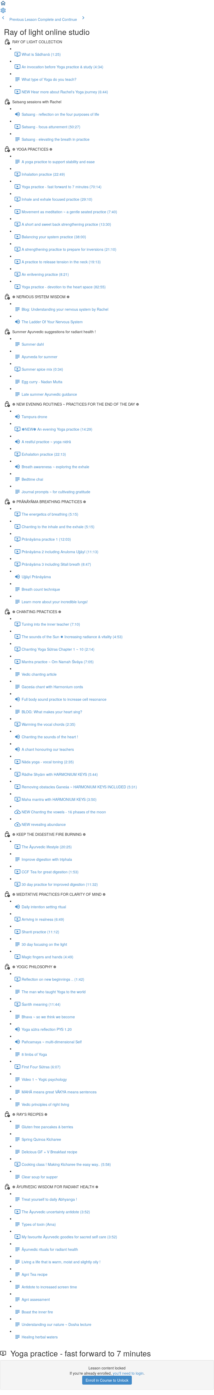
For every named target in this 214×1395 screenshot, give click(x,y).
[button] (3, 4)
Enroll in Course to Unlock (107, 1380)
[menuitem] (3, 12)
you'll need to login (128, 1373)
